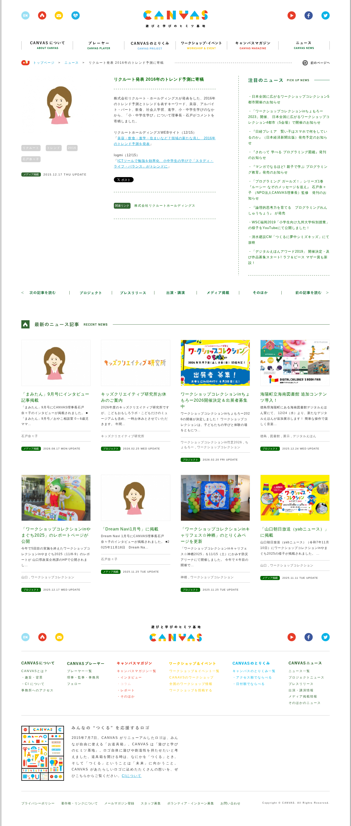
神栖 (184, 577)
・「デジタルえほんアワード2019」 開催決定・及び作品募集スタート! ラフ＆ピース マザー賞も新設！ (289, 257)
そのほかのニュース (305, 703)
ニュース (71, 63)
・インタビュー (129, 677)
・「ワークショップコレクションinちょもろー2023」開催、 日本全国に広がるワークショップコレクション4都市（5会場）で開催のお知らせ (289, 116)
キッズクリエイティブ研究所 (122, 436)
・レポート (126, 690)
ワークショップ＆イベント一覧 (194, 671)
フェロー (74, 684)
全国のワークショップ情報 (191, 684)
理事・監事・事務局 (83, 677)
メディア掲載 (31, 174)
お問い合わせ (230, 803)
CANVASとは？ (34, 671)
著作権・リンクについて (79, 803)
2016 (72, 147)
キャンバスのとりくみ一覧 (254, 671)
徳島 (263, 436)
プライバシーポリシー (38, 803)
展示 (286, 436)
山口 (24, 577)
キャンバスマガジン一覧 (136, 671)
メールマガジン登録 (119, 803)
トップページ (44, 63)
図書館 (275, 436)
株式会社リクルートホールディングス (165, 205)
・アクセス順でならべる (252, 677)
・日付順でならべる (249, 684)
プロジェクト (110, 448)
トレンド (53, 147)
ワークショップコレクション (219, 447)
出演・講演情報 (301, 690)
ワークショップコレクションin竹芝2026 (211, 442)
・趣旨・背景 (32, 677)
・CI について (33, 684)
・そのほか (126, 696)
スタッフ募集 (151, 803)
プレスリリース (301, 684)
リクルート (31, 147)
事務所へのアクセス (37, 690)
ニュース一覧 (299, 671)
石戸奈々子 (31, 159)
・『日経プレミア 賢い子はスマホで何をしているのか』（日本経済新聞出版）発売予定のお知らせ (287, 137)
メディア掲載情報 (303, 696)
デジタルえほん (304, 436)
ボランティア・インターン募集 (190, 803)
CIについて (132, 776)
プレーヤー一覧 (79, 671)
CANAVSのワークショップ (191, 677)
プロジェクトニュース (307, 677)
